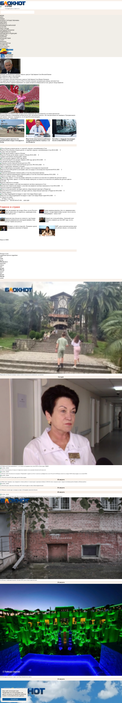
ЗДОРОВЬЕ (3, 22)
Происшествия (4, 118)
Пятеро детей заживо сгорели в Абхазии (18, 155)
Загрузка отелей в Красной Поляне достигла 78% (20, 164)
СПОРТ (2, 40)
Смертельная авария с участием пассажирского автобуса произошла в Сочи (31, 186)
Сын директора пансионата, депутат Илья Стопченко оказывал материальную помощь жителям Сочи (29, 81)
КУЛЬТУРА (3, 27)
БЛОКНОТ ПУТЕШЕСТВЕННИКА (9, 20)
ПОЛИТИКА (3, 36)
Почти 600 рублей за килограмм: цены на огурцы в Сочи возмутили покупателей (29, 169)
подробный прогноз (5, 255)
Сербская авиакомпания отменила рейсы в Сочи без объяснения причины (27, 174)
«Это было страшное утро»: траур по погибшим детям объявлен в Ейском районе (67, 481)
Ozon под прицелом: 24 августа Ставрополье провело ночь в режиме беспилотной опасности (24, 469)
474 (11, 200)
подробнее (14, 255)
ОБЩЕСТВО (3, 35)
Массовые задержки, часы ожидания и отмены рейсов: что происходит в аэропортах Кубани (24, 481)
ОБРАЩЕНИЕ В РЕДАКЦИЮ (8, 33)
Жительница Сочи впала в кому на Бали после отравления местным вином (22, 113)
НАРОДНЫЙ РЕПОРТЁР (7, 30)
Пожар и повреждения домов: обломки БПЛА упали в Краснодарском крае (20, 580)
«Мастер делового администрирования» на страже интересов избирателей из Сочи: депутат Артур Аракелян (31, 82)
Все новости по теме (6, 77)
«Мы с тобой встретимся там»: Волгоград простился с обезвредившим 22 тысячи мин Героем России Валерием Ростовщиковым (32, 496)
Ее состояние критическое (51, 113)
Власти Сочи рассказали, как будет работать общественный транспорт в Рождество (30, 190)
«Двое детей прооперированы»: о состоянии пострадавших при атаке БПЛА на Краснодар (24, 466)
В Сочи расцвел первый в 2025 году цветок (23, 160)
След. (9, 199)
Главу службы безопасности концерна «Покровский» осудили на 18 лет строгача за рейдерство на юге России (28, 473)
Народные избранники (6, 58)
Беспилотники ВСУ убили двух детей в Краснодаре (14, 477)
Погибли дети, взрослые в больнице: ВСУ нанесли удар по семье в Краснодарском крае (22, 485)
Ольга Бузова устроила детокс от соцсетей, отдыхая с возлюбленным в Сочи (29, 150)
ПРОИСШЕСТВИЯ (5, 38)
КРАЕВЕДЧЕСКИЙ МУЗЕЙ (8, 25)
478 (21, 200)
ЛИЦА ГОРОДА (4, 28)
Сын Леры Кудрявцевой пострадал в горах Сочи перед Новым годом (26, 195)
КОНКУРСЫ (3, 23)
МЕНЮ (2, 15)
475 (13, 200)
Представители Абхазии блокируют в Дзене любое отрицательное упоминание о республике (22, 374)
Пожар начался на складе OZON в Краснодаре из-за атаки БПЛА (72, 473)
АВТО (1, 17)
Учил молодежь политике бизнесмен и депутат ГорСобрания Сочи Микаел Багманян (24, 79)
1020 (27, 200)
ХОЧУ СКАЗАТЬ (4, 46)
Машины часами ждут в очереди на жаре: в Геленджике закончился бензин (20, 489)
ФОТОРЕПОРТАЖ (5, 43)
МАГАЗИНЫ (9, 56)
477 (18, 200)
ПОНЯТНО (14, 699)
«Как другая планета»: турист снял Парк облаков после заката (17, 676)
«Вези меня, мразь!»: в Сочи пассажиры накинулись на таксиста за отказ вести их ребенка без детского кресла (38, 179)
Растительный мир (5, 160)
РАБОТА (10, 49)
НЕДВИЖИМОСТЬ (5, 32)
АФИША (2, 19)
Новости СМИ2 (4, 240)
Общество (3, 150)
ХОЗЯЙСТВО (4, 45)
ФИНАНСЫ (3, 41)
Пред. (5, 199)
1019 (24, 200)
